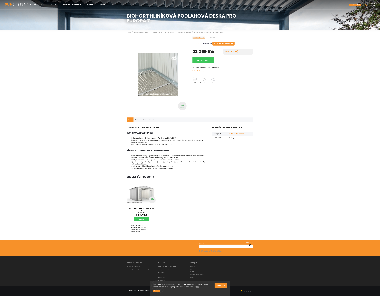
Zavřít (247, 86)
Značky (192, 277)
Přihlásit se (249, 244)
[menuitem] (34, 5)
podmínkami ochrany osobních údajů (210, 251)
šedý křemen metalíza (138, 227)
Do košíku (203, 60)
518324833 (161, 272)
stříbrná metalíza (136, 225)
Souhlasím (220, 285)
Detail (141, 219)
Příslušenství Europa (236, 134)
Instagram (161, 280)
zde (197, 287)
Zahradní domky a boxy (197, 274)
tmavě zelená (135, 232)
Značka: (199, 38)
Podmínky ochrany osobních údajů (138, 269)
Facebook (161, 277)
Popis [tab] (130, 120)
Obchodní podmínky (133, 266)
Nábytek (192, 266)
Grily (191, 269)
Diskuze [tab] (137, 120)
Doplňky (192, 272)
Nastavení (157, 291)
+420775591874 (163, 275)
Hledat (346, 5)
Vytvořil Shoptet (248, 291)
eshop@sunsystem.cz (165, 270)
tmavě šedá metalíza (138, 229)
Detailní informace (198, 71)
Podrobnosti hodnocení (223, 43)
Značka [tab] (148, 120)
